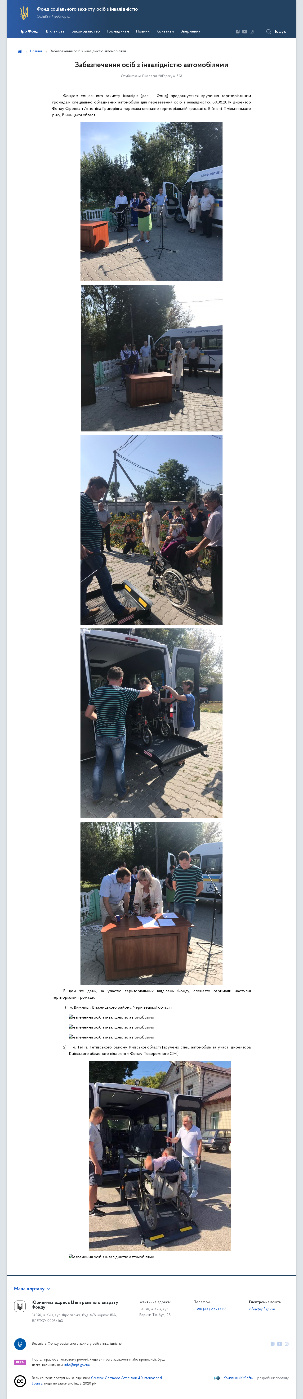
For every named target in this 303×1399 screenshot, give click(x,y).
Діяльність (55, 31)
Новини (143, 31)
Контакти (165, 31)
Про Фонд (29, 31)
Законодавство (85, 31)
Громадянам (118, 31)
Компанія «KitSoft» (238, 1378)
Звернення (190, 31)
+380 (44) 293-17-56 (210, 1309)
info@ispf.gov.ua (262, 1309)
